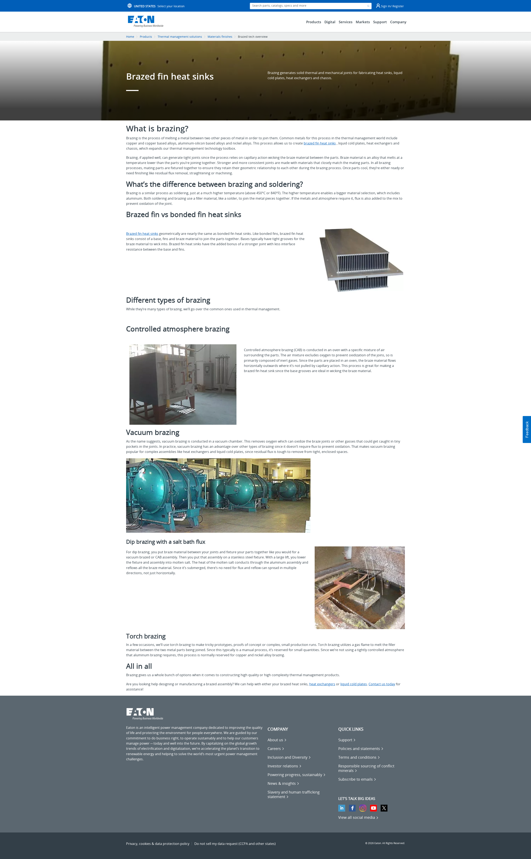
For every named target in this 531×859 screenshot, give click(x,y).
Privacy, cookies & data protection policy (157, 843)
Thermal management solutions (180, 37)
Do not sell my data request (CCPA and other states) (235, 843)
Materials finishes (220, 37)
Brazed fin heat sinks (142, 233)
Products (146, 37)
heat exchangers (322, 684)
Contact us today (382, 684)
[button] (527, 429)
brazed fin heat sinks (320, 143)
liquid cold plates (353, 684)
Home (130, 37)
